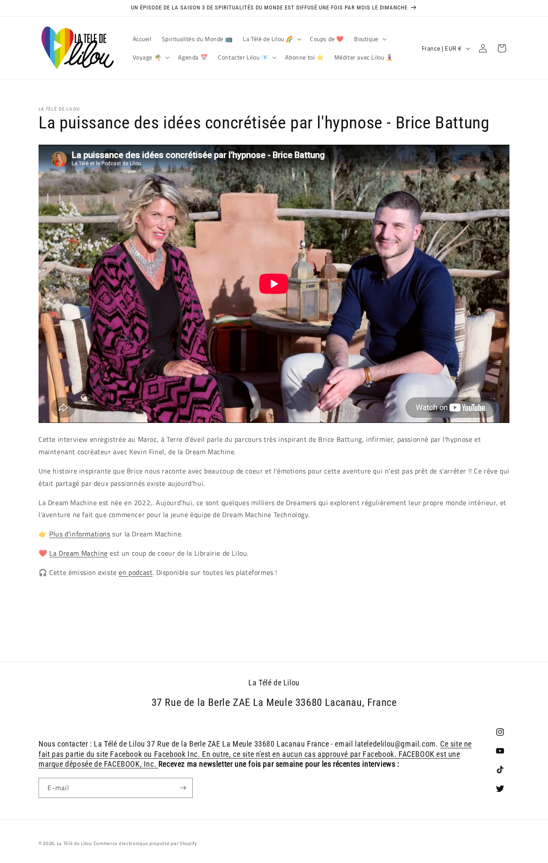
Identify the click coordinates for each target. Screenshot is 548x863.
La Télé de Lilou (74, 843)
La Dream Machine (78, 553)
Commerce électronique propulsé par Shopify (145, 843)
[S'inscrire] (182, 788)
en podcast (135, 572)
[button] (271, 39)
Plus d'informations (79, 534)
